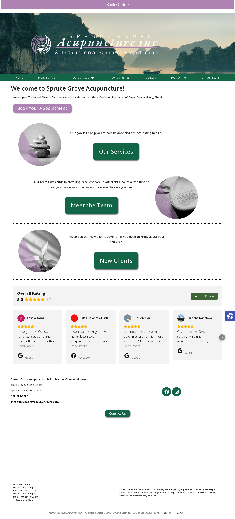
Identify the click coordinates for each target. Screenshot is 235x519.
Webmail (166, 512)
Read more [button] (25, 346)
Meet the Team (47, 77)
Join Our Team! (210, 77)
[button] (230, 316)
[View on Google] (21, 318)
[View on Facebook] (74, 318)
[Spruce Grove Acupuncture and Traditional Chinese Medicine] (117, 43)
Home (19, 77)
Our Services (81, 77)
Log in (180, 512)
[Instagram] (176, 391)
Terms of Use (137, 512)
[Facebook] (166, 391)
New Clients (117, 77)
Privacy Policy (151, 512)
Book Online (117, 4)
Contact (151, 77)
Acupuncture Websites (60, 512)
